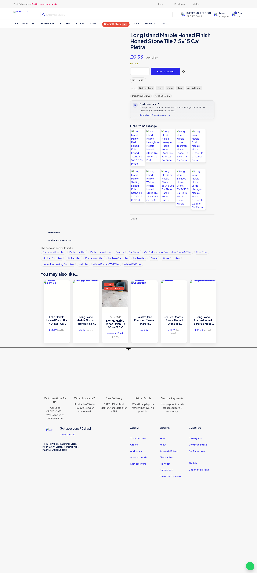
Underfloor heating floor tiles (58, 264)
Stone (170, 88)
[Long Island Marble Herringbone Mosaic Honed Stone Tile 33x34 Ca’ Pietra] (152, 146)
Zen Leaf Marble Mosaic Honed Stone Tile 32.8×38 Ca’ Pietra (174, 320)
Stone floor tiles (171, 258)
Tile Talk (193, 463)
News (163, 438)
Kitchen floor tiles (52, 258)
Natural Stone (146, 88)
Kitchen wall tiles (94, 258)
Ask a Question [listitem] (162, 95)
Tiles (180, 88)
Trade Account (138, 438)
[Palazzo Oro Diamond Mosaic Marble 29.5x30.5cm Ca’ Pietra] (144, 289)
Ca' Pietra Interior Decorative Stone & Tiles (167, 252)
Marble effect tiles (118, 258)
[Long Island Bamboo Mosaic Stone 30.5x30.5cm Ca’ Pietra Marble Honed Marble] (183, 187)
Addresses (136, 451)
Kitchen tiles (73, 258)
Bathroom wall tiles (100, 252)
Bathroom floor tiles (53, 252)
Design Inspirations (199, 469)
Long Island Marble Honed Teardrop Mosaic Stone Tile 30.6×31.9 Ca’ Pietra (203, 320)
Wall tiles (83, 264)
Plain (160, 88)
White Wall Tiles (132, 264)
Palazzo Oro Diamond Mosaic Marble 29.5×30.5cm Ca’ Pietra (144, 320)
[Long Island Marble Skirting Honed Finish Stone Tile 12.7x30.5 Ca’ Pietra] (137, 186)
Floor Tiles (201, 252)
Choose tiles (166, 457)
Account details (138, 457)
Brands (120, 252)
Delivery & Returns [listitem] (141, 95)
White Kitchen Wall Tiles (106, 264)
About (163, 444)
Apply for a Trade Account (155, 115)
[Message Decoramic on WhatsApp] (250, 566)
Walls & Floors (193, 88)
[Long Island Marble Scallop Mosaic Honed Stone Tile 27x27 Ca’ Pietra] (198, 146)
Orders (134, 444)
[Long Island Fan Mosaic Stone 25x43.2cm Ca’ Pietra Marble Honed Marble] (168, 186)
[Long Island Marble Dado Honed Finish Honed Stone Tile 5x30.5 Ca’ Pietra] (137, 147)
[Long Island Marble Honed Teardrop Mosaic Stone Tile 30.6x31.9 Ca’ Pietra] (183, 146)
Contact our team (198, 444)
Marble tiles (139, 258)
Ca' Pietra (134, 252)
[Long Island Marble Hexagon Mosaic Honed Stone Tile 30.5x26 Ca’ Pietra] (168, 146)
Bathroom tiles (77, 252)
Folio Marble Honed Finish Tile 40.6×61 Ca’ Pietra (56, 320)
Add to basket (165, 71)
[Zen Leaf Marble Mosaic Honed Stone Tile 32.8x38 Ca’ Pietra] (174, 286)
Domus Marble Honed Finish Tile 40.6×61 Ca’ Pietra (115, 324)
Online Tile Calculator (170, 476)
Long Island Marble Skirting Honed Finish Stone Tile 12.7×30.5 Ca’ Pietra (86, 320)
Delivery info (195, 438)
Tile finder (165, 463)
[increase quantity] (146, 71)
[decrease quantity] (133, 71)
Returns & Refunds (169, 451)
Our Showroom (197, 451)
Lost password (138, 463)
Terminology (166, 469)
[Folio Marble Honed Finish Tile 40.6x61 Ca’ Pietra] (57, 286)
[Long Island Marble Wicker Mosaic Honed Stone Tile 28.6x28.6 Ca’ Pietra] (152, 186)
